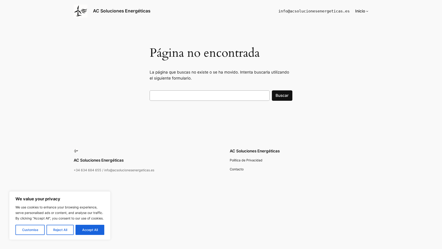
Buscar (282, 95)
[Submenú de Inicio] (367, 11)
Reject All (60, 230)
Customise (30, 230)
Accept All (90, 230)
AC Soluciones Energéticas (121, 11)
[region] (59, 215)
